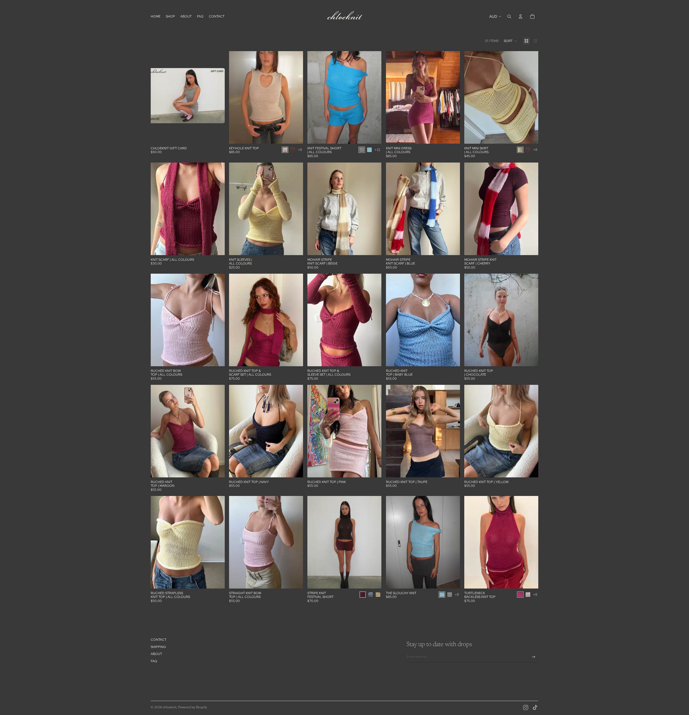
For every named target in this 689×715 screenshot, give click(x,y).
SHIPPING (158, 647)
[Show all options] (300, 150)
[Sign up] (533, 657)
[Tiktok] (535, 707)
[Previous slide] (237, 97)
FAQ (154, 661)
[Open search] (509, 16)
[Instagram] (525, 707)
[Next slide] (295, 97)
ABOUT (156, 654)
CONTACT (158, 639)
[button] (510, 41)
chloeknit (170, 707)
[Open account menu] (520, 16)
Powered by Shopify (192, 707)
